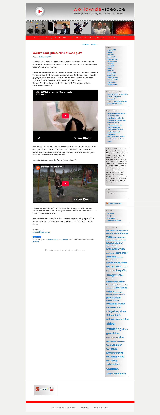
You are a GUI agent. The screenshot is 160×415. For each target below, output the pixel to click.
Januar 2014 (111, 57)
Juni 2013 (110, 66)
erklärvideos (113, 262)
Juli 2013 (110, 64)
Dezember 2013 (112, 59)
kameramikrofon (115, 281)
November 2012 (112, 80)
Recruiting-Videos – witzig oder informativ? (117, 96)
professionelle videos (112, 300)
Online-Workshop (77, 38)
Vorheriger (85, 44)
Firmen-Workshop (90, 38)
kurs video (113, 288)
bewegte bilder (114, 243)
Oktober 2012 (111, 82)
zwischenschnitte (116, 373)
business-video (110, 253)
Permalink (36, 242)
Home (35, 38)
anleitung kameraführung (113, 230)
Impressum (84, 407)
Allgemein (65, 240)
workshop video (115, 356)
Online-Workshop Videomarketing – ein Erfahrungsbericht (114, 124)
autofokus (116, 237)
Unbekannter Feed (115, 203)
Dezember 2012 (112, 77)
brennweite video (115, 249)
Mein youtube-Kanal (114, 220)
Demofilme (58, 38)
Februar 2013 (111, 73)
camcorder (121, 252)
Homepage (111, 218)
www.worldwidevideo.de (41, 232)
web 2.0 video (121, 341)
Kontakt (109, 38)
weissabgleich (114, 345)
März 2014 (110, 54)
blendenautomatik (111, 246)
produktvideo (113, 297)
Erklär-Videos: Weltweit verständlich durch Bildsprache (115, 131)
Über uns (42, 38)
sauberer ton (113, 307)
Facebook (110, 213)
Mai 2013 (110, 68)
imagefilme (114, 275)
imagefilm (121, 270)
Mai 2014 (110, 52)
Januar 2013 (111, 75)
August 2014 (111, 50)
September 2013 (112, 61)
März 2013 (110, 70)
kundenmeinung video (112, 285)
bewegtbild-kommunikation (118, 240)
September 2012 (112, 84)
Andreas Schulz (53, 240)
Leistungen (49, 38)
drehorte (111, 256)
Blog (115, 38)
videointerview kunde (112, 337)
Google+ (110, 216)
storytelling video (116, 311)
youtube (112, 368)
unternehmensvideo (117, 319)
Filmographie (101, 38)
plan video (117, 292)
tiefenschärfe (113, 315)
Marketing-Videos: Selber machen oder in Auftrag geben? (115, 138)
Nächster (94, 44)
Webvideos (66, 38)
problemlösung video (118, 294)
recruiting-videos (115, 303)
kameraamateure (111, 279)
